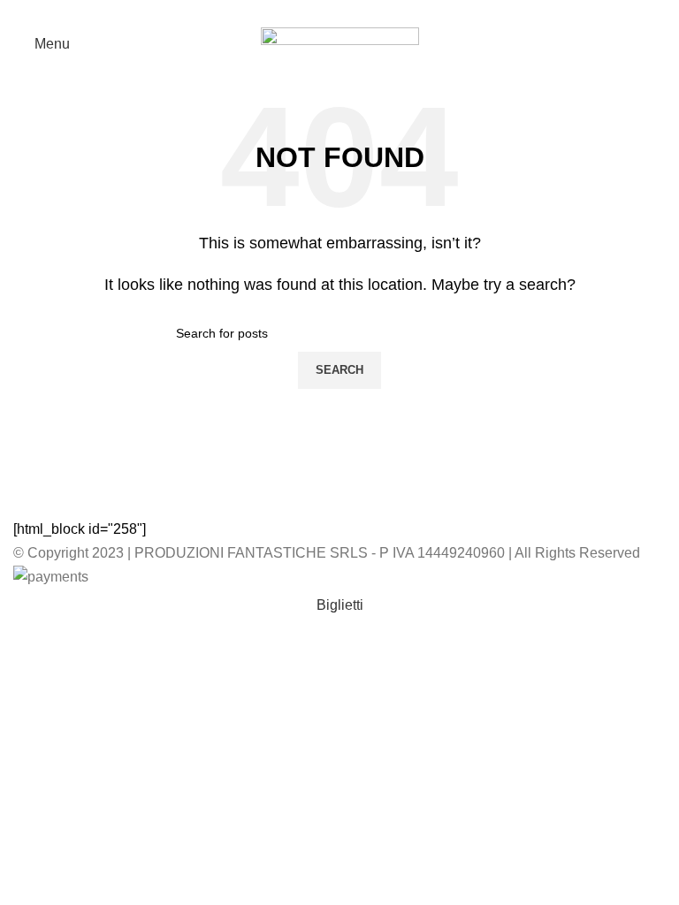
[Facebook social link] (340, 11)
